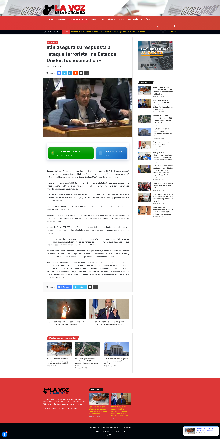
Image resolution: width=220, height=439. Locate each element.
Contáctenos (120, 431)
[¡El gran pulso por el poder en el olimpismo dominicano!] (144, 145)
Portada (49, 19)
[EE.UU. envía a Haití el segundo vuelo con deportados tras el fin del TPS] (116, 349)
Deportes (94, 19)
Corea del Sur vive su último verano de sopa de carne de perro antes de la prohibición (58, 361)
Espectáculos (109, 19)
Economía (133, 19)
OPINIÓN (144, 19)
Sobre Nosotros (108, 431)
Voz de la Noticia (53, 67)
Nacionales (61, 19)
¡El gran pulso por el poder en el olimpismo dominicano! (163, 144)
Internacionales (78, 19)
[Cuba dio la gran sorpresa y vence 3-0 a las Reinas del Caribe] (144, 186)
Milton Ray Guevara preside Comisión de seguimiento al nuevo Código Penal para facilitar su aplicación (108, 32)
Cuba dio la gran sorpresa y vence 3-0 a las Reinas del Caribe (163, 185)
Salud (122, 19)
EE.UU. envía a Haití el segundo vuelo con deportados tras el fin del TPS (116, 361)
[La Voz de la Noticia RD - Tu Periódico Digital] (64, 10)
